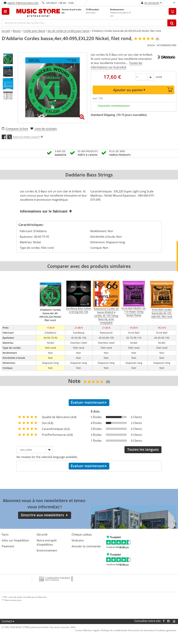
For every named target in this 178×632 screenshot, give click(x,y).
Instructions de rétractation (141, 630)
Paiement (8, 546)
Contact (7, 621)
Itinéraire (78, 540)
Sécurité (42, 534)
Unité (159, 77)
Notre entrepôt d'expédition (47, 542)
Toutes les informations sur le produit (116, 65)
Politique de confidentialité (114, 630)
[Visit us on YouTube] (174, 621)
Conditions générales (166, 630)
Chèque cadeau (82, 534)
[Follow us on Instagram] (169, 621)
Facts (5, 534)
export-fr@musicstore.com (22, 3)
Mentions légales (92, 630)
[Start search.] (171, 22)
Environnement (47, 550)
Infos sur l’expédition (15, 540)
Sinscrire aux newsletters (42, 515)
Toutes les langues (143, 449)
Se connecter (151, 3)
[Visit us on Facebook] (163, 621)
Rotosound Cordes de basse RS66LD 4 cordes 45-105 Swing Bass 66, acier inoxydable (106, 315)
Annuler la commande (86, 546)
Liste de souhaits (46, 129)
